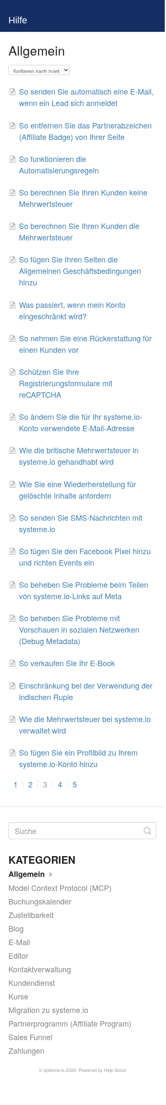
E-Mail (19, 941)
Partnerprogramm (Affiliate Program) (69, 1023)
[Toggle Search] (147, 830)
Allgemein (27, 873)
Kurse (18, 996)
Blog (16, 928)
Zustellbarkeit (31, 914)
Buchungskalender (39, 901)
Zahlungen (26, 1050)
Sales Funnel (30, 1036)
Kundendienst (31, 982)
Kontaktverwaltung (39, 968)
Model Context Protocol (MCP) (60, 887)
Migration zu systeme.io (48, 1009)
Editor (18, 955)
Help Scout (115, 1070)
